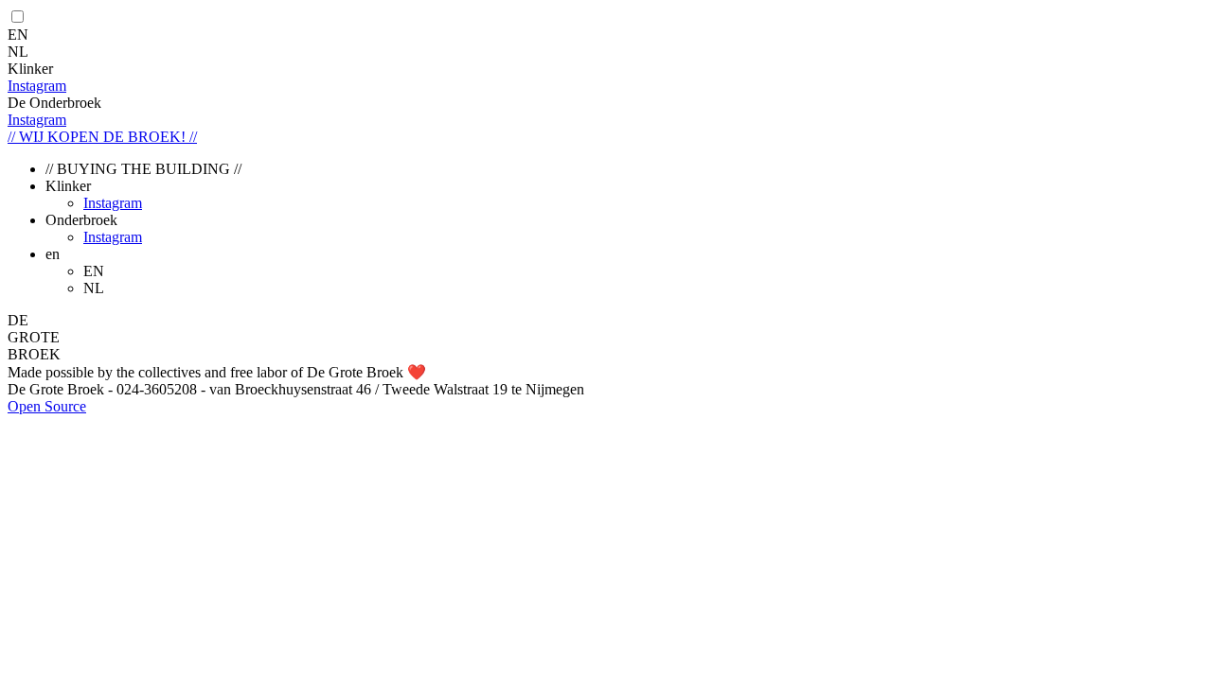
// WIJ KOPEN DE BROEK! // (102, 137)
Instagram (37, 86)
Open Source (47, 406)
